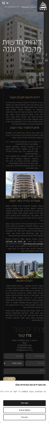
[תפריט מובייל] (7, 3)
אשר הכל (24, 403)
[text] (24, 391)
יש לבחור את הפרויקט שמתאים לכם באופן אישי (24, 242)
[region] (24, 402)
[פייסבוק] (46, 54)
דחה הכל (24, 417)
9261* (24, 343)
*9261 (3, 3)
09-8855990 (22, 347)
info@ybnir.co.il (22, 350)
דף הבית (33, 7)
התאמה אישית (24, 410)
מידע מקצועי (25, 7)
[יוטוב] (46, 59)
